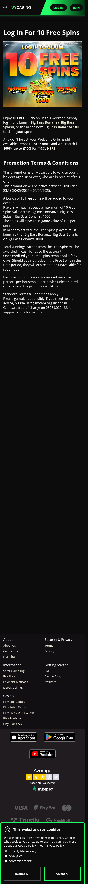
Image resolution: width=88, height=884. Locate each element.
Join (76, 8)
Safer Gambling (14, 671)
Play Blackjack (12, 724)
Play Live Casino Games (19, 713)
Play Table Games (15, 707)
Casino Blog (53, 676)
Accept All (62, 874)
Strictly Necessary (22, 851)
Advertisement (20, 861)
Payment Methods (15, 682)
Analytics (15, 856)
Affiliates (50, 682)
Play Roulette (12, 718)
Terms (49, 645)
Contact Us (10, 651)
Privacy (49, 651)
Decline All (22, 874)
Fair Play (9, 676)
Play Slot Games (14, 702)
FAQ (47, 671)
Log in (58, 8)
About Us (9, 645)
